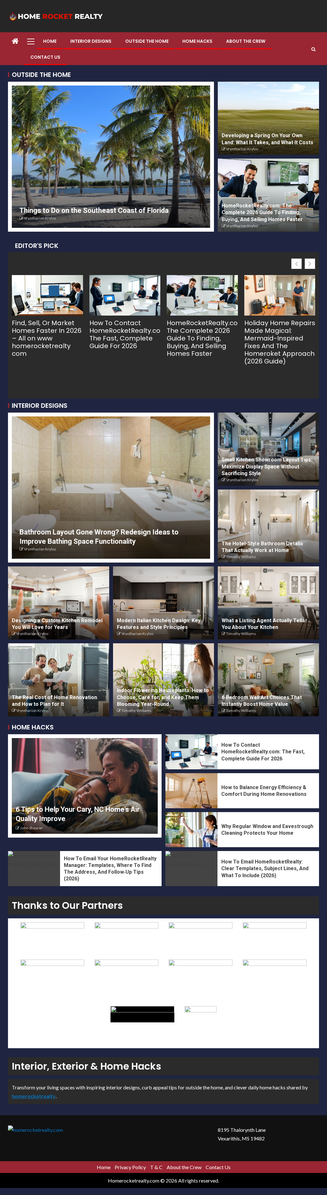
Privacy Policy (130, 1167)
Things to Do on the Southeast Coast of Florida (94, 210)
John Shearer (31, 827)
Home (50, 41)
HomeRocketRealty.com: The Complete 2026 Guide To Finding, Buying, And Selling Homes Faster (262, 212)
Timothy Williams (241, 556)
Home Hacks (197, 41)
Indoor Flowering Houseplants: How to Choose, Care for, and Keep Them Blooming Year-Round (163, 697)
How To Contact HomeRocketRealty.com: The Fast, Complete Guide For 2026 (125, 334)
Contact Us (45, 57)
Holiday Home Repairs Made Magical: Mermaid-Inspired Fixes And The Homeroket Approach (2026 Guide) (279, 342)
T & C (156, 1167)
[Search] (313, 49)
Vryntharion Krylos (40, 218)
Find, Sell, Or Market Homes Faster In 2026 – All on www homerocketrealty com (46, 338)
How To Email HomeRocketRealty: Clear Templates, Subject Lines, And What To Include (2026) (264, 868)
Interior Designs (90, 41)
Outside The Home (147, 41)
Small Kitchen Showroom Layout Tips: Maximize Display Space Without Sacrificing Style (267, 466)
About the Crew (245, 41)
